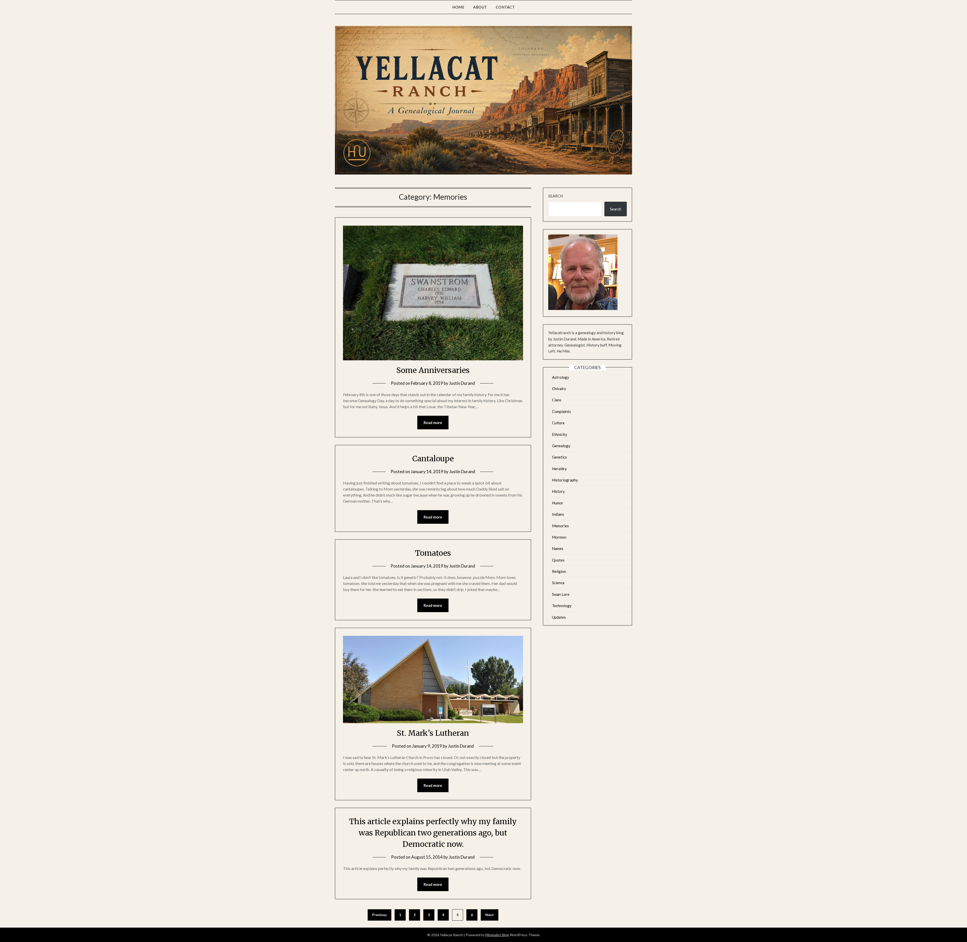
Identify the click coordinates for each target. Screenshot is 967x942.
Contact (505, 7)
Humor (557, 503)
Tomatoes (433, 553)
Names (557, 548)
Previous (379, 915)
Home (458, 7)
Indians (558, 514)
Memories (560, 526)
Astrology (560, 377)
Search (555, 196)
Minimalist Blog (497, 935)
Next (489, 915)
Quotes (558, 560)
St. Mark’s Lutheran (433, 733)
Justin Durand (462, 383)
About (480, 7)
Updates (559, 617)
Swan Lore (560, 594)
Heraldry (559, 468)
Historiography (565, 480)
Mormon (559, 537)
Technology (562, 605)
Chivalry (559, 388)
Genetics (559, 457)
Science (558, 582)
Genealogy (561, 445)
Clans (556, 400)
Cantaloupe (433, 458)
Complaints (561, 411)
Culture (558, 423)
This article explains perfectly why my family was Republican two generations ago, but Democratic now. (433, 833)
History (558, 491)
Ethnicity (559, 434)
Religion (559, 571)
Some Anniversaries (433, 370)
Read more (433, 422)
